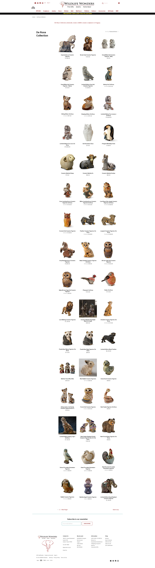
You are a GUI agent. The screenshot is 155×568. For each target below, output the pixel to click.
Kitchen (66, 11)
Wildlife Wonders (43, 557)
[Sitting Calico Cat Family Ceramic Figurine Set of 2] (67, 396)
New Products (108, 540)
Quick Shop (67, 49)
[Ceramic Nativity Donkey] (108, 162)
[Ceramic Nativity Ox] (88, 162)
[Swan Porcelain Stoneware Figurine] (88, 456)
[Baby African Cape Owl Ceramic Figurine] (67, 279)
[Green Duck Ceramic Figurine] (108, 367)
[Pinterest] (37, 3)
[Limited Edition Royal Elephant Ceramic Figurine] (108, 486)
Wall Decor (79, 11)
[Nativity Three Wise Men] (67, 367)
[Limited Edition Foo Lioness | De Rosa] (108, 103)
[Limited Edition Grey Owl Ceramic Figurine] (88, 73)
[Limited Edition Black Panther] (108, 338)
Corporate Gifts (94, 547)
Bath (72, 11)
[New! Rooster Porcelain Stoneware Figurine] (108, 456)
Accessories (102, 11)
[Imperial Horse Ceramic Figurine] (67, 44)
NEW (117, 11)
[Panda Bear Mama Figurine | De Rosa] (67, 338)
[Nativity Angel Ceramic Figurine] (88, 486)
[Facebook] (35, 3)
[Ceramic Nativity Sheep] (67, 162)
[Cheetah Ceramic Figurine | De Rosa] (108, 308)
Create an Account (49, 555)
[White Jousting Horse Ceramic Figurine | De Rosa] (88, 190)
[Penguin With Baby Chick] (108, 132)
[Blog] (42, 3)
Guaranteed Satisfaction (96, 541)
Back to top (116, 509)
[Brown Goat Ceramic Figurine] (88, 44)
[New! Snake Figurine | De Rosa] (108, 396)
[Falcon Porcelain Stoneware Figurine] (67, 456)
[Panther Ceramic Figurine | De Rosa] (88, 220)
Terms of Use (64, 557)
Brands (107, 538)
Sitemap (51, 557)
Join (45, 2)
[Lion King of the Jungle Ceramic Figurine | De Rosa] (108, 190)
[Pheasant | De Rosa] (88, 279)
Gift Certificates (108, 545)
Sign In (78, 541)
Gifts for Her (108, 543)
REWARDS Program (81, 538)
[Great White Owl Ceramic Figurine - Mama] (67, 73)
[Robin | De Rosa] (108, 279)
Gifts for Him (108, 541)
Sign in (48, 2)
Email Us (65, 550)
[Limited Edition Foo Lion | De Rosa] (67, 132)
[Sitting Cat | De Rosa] (108, 73)
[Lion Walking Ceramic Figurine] (67, 308)
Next (64, 509)
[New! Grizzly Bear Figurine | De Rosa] (108, 425)
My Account (80, 540)
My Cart (78, 545)
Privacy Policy (57, 557)
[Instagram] (40, 3)
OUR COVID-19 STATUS (96, 538)
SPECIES (38, 11)
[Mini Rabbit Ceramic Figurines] (88, 367)
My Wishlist (79, 547)
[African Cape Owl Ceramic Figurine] (108, 249)
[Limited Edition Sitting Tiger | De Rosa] (67, 425)
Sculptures (46, 11)
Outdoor (93, 11)
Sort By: (107, 31)
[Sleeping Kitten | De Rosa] (88, 103)
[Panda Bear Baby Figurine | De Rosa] (88, 338)
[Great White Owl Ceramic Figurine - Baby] (108, 44)
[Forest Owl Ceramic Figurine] (88, 396)
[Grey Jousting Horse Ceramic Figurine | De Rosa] (67, 190)
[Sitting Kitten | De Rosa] (67, 103)
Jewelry (54, 11)
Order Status (80, 543)
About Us (93, 540)
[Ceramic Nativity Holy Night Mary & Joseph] (88, 308)
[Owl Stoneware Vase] (88, 132)
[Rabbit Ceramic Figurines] (67, 486)
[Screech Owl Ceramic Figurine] (67, 220)
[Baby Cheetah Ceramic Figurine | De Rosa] (88, 249)
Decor (60, 11)
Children (86, 11)
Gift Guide (111, 11)
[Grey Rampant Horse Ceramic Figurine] (67, 249)
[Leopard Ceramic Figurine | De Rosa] (108, 220)
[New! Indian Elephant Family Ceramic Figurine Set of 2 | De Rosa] (88, 425)
